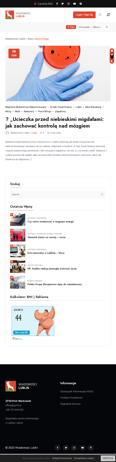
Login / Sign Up (84, 14)
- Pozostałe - (84, 27)
